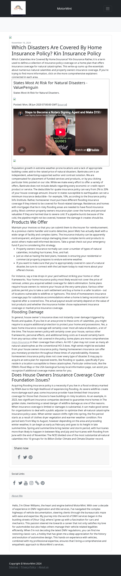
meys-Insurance (21, 342)
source (62, 104)
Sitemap (13, 567)
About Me (17, 495)
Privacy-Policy (28, 567)
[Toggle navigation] (108, 9)
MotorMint (64, 9)
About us (44, 567)
